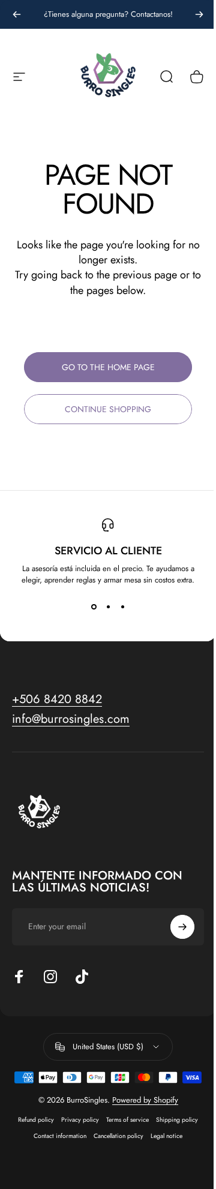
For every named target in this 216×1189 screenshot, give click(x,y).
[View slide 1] (93, 607)
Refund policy (36, 1119)
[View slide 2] (108, 607)
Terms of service (127, 1119)
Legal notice (166, 1135)
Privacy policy (80, 1119)
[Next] (199, 14)
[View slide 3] (122, 607)
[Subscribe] (182, 927)
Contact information (60, 1135)
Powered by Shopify (145, 1100)
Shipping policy (177, 1119)
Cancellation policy (118, 1135)
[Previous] (17, 14)
